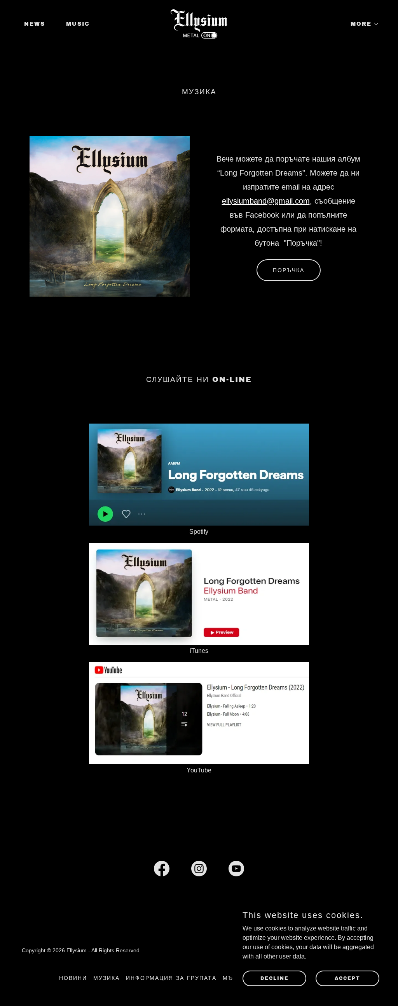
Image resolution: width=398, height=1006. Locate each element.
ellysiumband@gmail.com (266, 201)
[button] (362, 24)
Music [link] (78, 24)
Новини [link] (73, 978)
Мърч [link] (232, 978)
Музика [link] (106, 978)
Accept (347, 978)
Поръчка (288, 270)
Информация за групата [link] (171, 978)
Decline (274, 978)
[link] (199, 23)
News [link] (34, 24)
